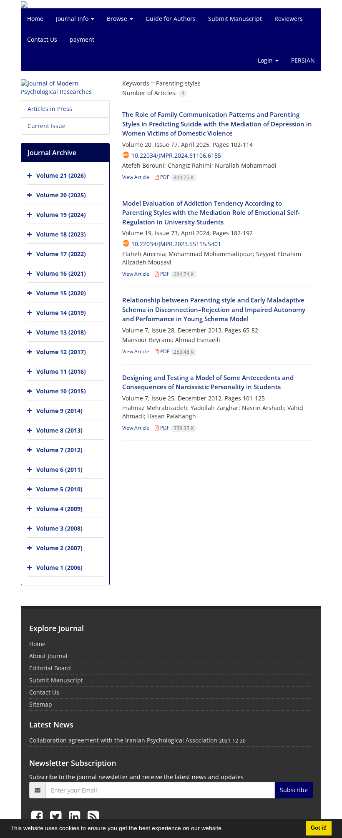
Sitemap (40, 704)
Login (266, 60)
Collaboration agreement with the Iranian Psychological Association (123, 740)
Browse (118, 19)
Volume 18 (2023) (61, 234)
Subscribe (294, 790)
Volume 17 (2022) (61, 254)
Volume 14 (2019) (61, 313)
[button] (226, 829)
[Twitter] (57, 816)
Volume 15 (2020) (61, 293)
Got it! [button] (319, 828)
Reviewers (288, 19)
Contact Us (42, 39)
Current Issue (46, 126)
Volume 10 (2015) (61, 391)
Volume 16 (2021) (61, 273)
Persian (303, 60)
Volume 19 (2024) (61, 215)
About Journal (48, 656)
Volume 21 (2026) (61, 175)
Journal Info (73, 19)
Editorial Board (50, 668)
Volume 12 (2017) (61, 352)
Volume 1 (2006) (59, 567)
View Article (135, 177)
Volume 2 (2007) (59, 548)
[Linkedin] (76, 816)
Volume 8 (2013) (59, 430)
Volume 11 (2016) (61, 371)
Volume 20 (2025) (61, 195)
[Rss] (93, 816)
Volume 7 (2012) (59, 450)
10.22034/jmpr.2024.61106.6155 (176, 155)
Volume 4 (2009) (59, 509)
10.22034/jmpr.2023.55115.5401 (176, 244)
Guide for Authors (171, 19)
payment (82, 39)
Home (35, 19)
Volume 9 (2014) (59, 411)
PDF (176, 177)
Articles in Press (50, 109)
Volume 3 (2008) (59, 528)
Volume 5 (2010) (59, 489)
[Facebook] (38, 816)
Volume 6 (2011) (59, 469)
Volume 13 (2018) (61, 332)
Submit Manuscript (235, 19)
